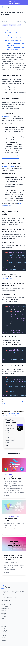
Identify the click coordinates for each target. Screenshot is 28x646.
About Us (4, 613)
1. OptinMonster (11, 36)
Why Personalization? (11, 31)
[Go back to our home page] (5, 7)
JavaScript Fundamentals (8, 608)
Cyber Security (5, 640)
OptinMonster (6, 116)
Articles (3, 616)
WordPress (12, 25)
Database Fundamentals (7, 606)
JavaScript (4, 635)
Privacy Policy (5, 623)
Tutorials (5, 25)
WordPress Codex (7, 278)
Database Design (6, 637)
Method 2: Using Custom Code (13, 40)
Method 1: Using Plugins (11, 33)
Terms (3, 621)
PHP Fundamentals (6, 603)
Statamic (3, 632)
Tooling (11, 474)
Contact (3, 620)
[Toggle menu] (26, 7)
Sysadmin (4, 639)
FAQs (2, 618)
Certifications (5, 615)
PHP (19, 25)
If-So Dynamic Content (8, 166)
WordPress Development (8, 604)
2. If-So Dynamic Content (14, 38)
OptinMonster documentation (10, 158)
